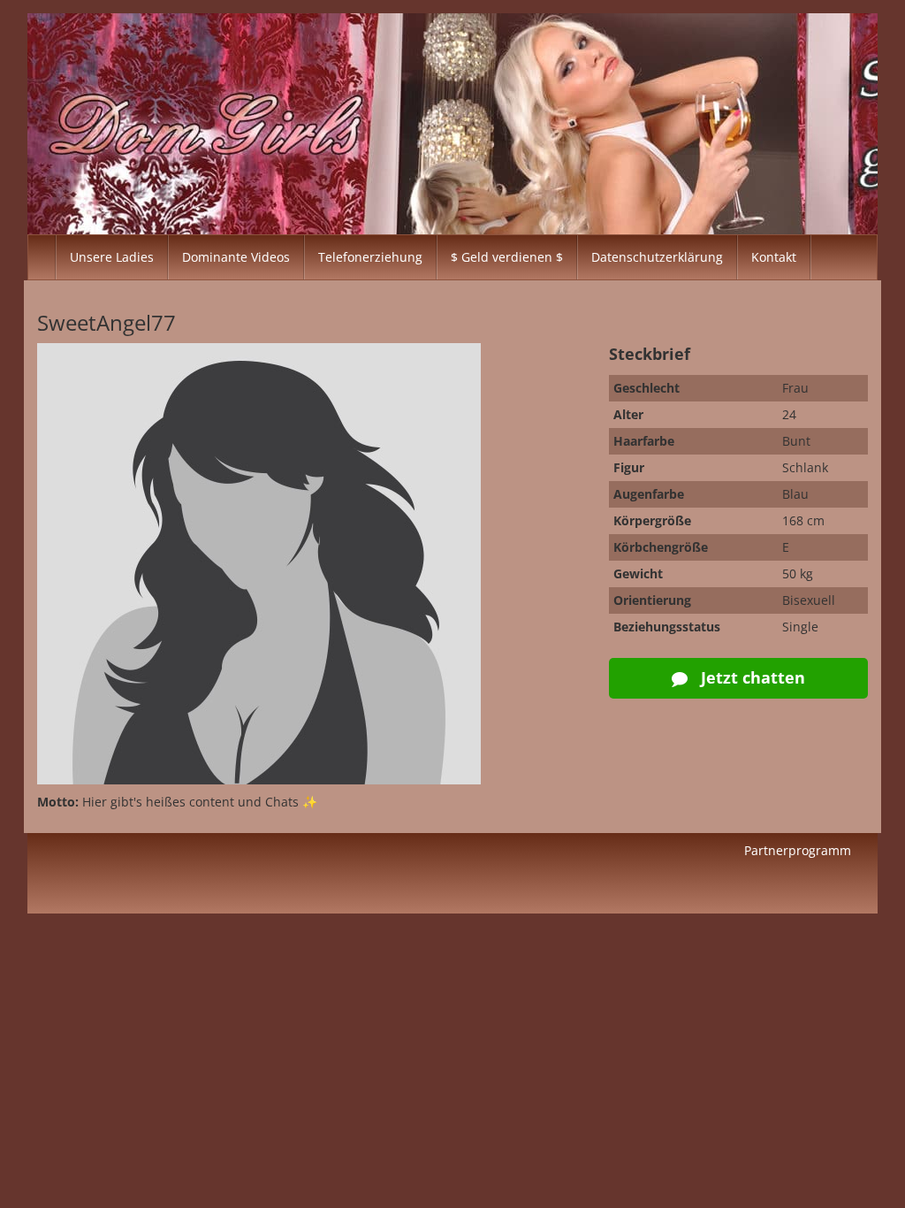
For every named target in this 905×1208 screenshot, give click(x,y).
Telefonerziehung (370, 256)
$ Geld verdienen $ (507, 256)
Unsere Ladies (112, 256)
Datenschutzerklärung (657, 256)
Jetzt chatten (750, 677)
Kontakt (773, 256)
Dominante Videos (236, 256)
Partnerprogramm (797, 850)
